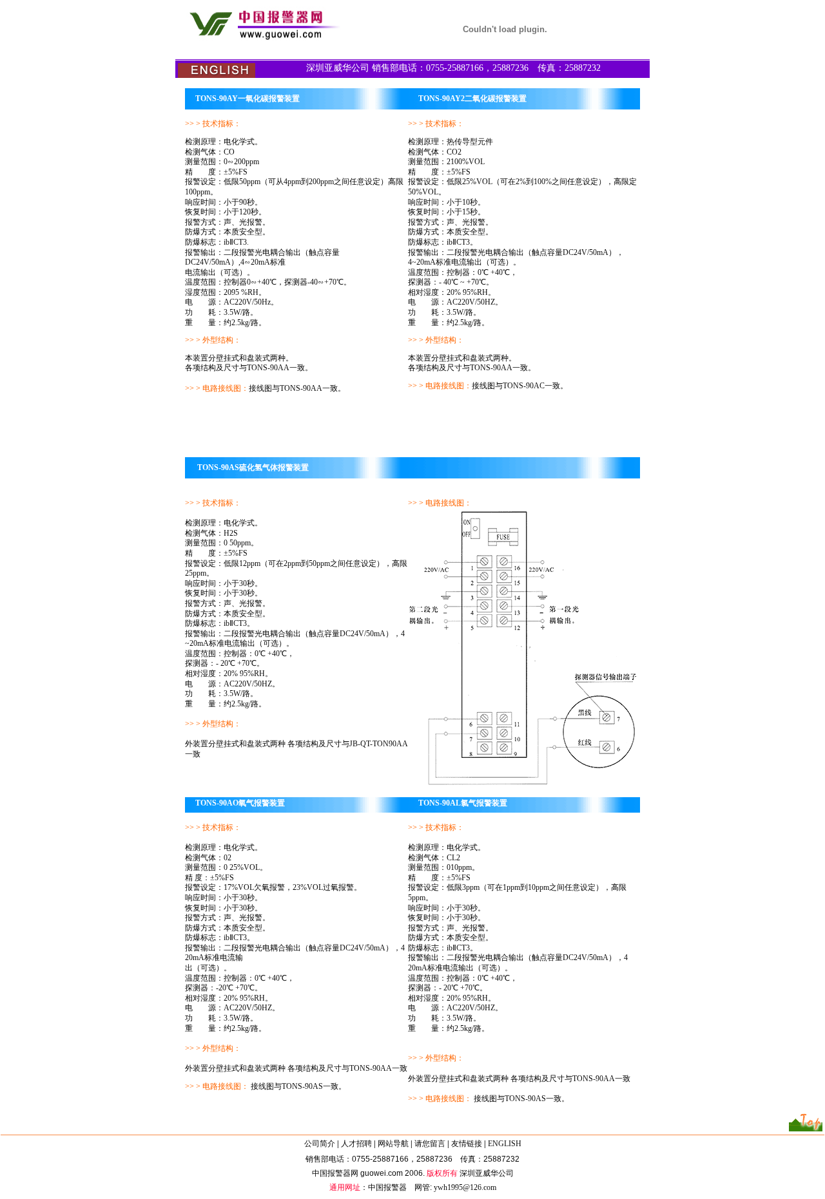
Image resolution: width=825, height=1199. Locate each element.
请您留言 (429, 1143)
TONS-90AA (593, 1078)
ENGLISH (504, 1143)
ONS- (363, 1068)
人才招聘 (356, 1143)
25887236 (434, 1159)
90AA (382, 1068)
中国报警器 (387, 1187)
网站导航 (393, 1143)
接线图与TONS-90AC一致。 (520, 385)
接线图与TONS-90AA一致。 (297, 388)
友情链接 (466, 1143)
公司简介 (319, 1143)
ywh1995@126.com (465, 1187)
